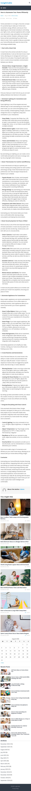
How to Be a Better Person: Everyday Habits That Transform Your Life (20, 734)
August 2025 (4, 749)
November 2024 (5, 775)
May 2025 (3, 758)
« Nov (2, 663)
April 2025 (3, 761)
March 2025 (4, 763)
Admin (2, 15)
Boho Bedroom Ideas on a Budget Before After (15, 542)
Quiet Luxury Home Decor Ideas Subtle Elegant (15, 633)
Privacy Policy (15, 788)
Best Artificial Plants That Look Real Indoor (14, 587)
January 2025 (4, 769)
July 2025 (3, 752)
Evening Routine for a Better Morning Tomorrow (19, 726)
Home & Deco (15, 15)
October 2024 (4, 777)
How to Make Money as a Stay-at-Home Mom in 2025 (20, 719)
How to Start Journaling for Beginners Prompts (18, 712)
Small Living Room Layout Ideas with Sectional (15, 564)
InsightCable (6, 3)
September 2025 (5, 747)
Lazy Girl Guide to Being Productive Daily (17, 684)
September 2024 (5, 780)
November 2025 (5, 744)
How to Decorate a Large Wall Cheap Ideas (13, 610)
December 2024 (5, 772)
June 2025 (3, 755)
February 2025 (5, 766)
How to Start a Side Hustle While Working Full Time (20, 677)
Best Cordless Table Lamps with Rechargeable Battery (15, 518)
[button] (3, 8)
